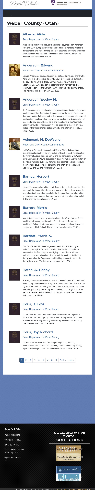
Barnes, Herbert (36, 176)
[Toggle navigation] (8, 13)
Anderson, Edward (38, 65)
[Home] (25, 3)
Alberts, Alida (34, 34)
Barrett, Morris (35, 208)
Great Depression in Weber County (41, 40)
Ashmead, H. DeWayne (41, 140)
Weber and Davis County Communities (43, 71)
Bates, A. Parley (36, 270)
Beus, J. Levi (33, 304)
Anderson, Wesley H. (40, 99)
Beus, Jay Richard (38, 332)
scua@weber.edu (11, 440)
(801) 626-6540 (11, 445)
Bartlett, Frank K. (37, 236)
